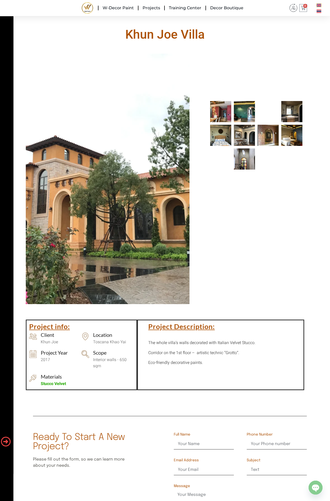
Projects (151, 7)
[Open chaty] (316, 488)
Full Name (182, 434)
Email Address (186, 460)
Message (182, 486)
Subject (253, 460)
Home (87, 7)
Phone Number (260, 434)
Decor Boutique (226, 7)
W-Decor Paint (118, 7)
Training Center (185, 7)
